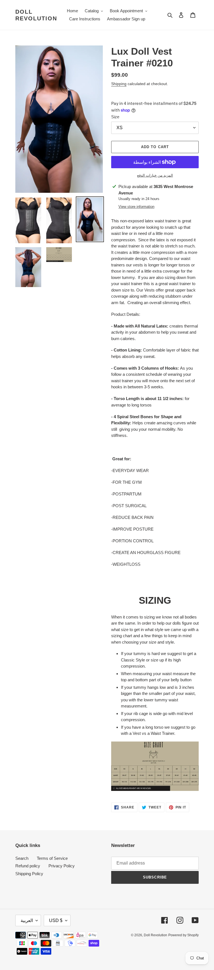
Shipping (119, 83)
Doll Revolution (36, 15)
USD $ (55, 920)
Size (115, 116)
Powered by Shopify (183, 935)
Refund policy (27, 865)
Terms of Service (52, 858)
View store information (136, 206)
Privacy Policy (61, 865)
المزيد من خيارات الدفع (155, 175)
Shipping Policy (29, 873)
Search (21, 858)
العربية (27, 920)
